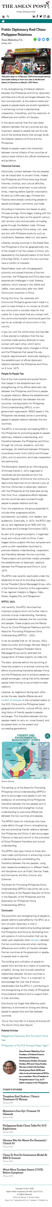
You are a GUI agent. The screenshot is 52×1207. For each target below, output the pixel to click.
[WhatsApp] (35, 39)
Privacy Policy (34, 1197)
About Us (8, 1200)
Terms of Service (19, 1197)
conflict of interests (11, 699)
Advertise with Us (21, 1200)
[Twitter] (43, 39)
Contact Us (43, 1200)
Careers (33, 1200)
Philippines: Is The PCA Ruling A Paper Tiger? (25, 1045)
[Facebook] (39, 39)
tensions (35, 939)
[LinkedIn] (47, 39)
